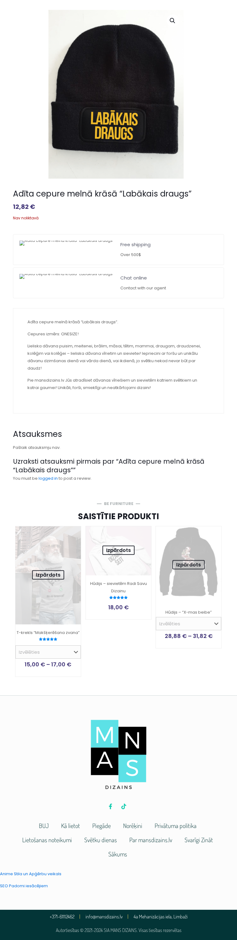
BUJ (44, 826)
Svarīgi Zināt (199, 840)
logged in (48, 478)
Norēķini (132, 826)
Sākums (117, 854)
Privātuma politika (176, 826)
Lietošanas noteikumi (47, 840)
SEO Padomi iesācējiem (24, 886)
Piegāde (101, 826)
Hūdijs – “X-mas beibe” (188, 612)
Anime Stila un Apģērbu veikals (30, 874)
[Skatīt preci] (72, 534)
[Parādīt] (72, 548)
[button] (173, 20)
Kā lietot (70, 826)
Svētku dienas (100, 840)
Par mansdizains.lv (150, 840)
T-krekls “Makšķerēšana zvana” (48, 633)
